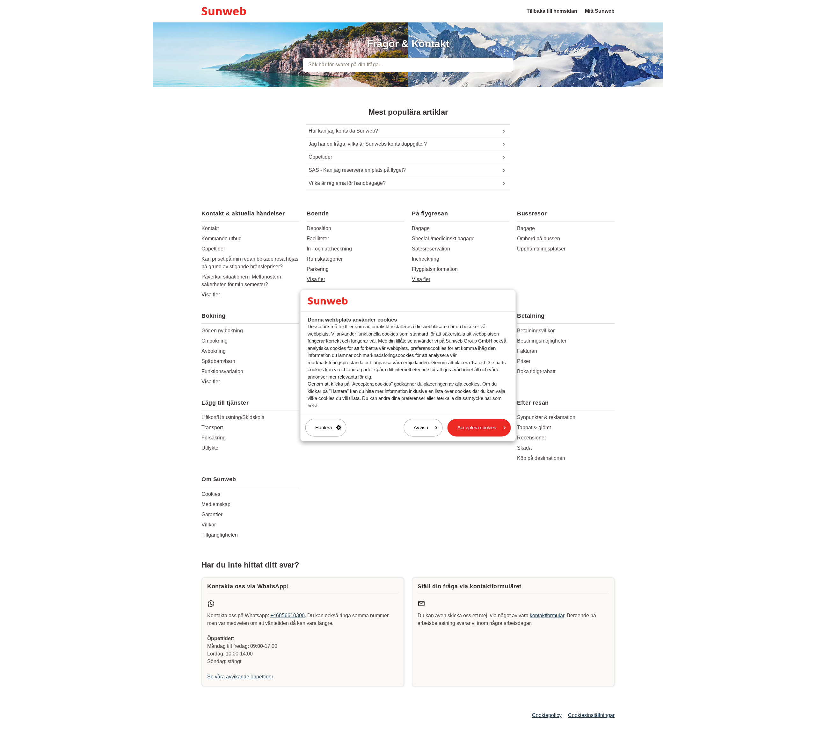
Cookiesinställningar (591, 715)
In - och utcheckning (329, 248)
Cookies (210, 494)
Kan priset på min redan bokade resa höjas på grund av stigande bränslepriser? (249, 262)
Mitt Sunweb (600, 11)
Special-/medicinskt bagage (443, 238)
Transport (212, 427)
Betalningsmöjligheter (541, 341)
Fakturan (527, 351)
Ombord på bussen (538, 238)
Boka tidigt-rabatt (536, 371)
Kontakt (210, 228)
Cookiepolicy (547, 715)
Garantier (211, 514)
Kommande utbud (221, 238)
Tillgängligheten (219, 535)
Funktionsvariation (222, 371)
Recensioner (531, 437)
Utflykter (210, 448)
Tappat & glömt (534, 427)
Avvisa (421, 427)
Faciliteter (318, 238)
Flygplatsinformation (435, 269)
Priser (523, 361)
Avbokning (213, 351)
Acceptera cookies (476, 427)
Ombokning (214, 341)
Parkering (318, 269)
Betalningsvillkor (536, 330)
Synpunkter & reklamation (546, 417)
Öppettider (213, 248)
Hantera (323, 427)
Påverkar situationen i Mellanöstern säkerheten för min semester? (241, 280)
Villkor (208, 524)
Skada (524, 448)
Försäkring (213, 437)
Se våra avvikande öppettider (240, 676)
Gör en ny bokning (222, 330)
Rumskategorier (325, 259)
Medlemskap (215, 504)
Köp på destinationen (541, 458)
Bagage (421, 228)
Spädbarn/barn (218, 361)
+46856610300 (287, 615)
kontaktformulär (547, 615)
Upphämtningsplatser (541, 248)
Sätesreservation (431, 248)
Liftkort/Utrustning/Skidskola (233, 417)
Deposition (319, 228)
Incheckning (425, 259)
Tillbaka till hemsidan (552, 11)
